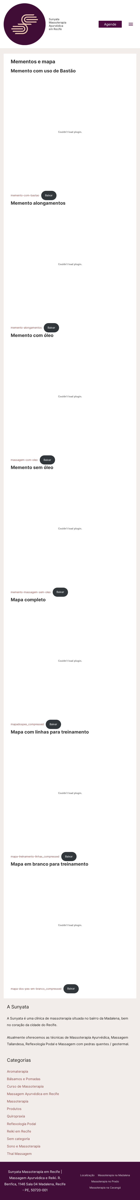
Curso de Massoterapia (25, 1086)
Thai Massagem (19, 1154)
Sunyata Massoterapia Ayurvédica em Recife (57, 24)
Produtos (14, 1109)
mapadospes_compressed (27, 724)
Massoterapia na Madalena (114, 1175)
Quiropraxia (16, 1116)
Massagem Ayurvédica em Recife (33, 1094)
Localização (87, 1175)
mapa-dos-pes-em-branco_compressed (36, 988)
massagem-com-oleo (24, 460)
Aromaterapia (17, 1071)
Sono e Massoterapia (23, 1146)
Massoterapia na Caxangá (105, 1187)
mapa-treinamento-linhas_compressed (35, 856)
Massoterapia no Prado (105, 1181)
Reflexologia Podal (21, 1124)
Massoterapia (17, 1101)
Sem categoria (18, 1139)
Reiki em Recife (19, 1131)
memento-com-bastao (25, 195)
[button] (110, 24)
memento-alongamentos (26, 327)
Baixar (48, 195)
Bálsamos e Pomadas (23, 1079)
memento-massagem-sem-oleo (31, 592)
